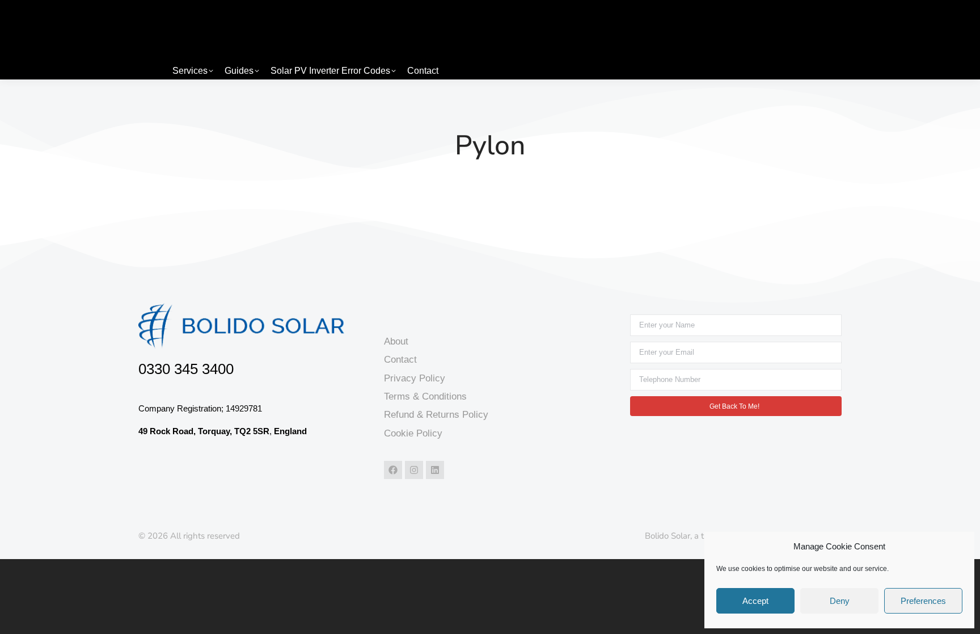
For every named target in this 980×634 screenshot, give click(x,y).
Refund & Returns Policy (436, 414)
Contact (400, 359)
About (396, 341)
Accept (755, 601)
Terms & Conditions (425, 396)
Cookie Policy (413, 433)
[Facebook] (393, 470)
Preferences (923, 601)
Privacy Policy (414, 378)
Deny (840, 601)
